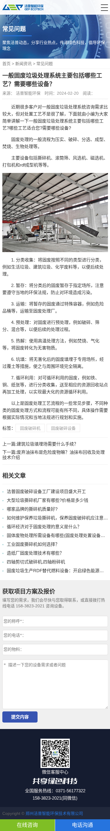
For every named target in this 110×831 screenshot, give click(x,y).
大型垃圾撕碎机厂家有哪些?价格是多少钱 (47, 500)
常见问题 (44, 63)
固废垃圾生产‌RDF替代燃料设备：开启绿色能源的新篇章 (57, 570)
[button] (104, 7)
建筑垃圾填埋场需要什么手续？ (47, 443)
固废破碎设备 (63, 428)
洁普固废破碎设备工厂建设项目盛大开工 (46, 491)
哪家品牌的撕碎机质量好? (32, 509)
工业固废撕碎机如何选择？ (33, 544)
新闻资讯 (23, 63)
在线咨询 (27, 825)
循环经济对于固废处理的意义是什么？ (44, 526)
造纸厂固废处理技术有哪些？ (35, 552)
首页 (6, 63)
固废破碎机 (30, 428)
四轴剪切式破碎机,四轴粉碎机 (36, 561)
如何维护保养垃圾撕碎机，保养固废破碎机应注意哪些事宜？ (57, 517)
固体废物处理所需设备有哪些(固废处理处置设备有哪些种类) (57, 535)
